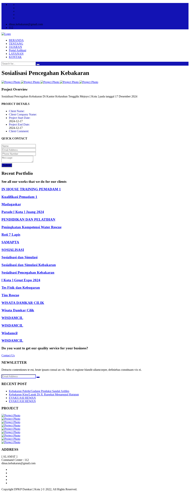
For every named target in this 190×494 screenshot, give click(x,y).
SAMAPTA (10, 242)
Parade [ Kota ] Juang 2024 (22, 212)
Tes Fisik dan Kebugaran (20, 287)
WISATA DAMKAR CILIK (22, 303)
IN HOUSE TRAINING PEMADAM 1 (31, 189)
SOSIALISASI (12, 250)
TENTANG (16, 43)
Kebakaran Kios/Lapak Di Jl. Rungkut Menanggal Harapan (44, 394)
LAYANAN (16, 53)
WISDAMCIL (12, 318)
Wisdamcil (9, 333)
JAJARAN (15, 47)
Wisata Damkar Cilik (17, 310)
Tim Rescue (10, 295)
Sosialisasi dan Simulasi (19, 257)
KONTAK (15, 57)
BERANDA (16, 40)
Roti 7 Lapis (10, 234)
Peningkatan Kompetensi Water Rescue (31, 227)
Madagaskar (11, 204)
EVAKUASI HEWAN (22, 397)
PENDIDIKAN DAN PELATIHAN (28, 219)
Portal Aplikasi (17, 50)
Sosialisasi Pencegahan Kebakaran (27, 272)
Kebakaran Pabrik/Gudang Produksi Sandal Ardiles (39, 391)
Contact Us (8, 355)
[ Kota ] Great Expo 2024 (20, 280)
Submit (7, 165)
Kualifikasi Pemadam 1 (19, 197)
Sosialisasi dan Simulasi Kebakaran (28, 265)
